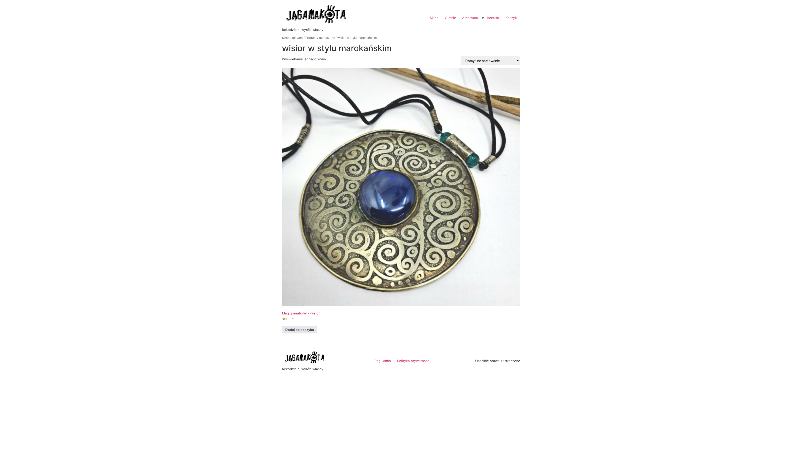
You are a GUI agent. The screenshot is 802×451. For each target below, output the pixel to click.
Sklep (434, 18)
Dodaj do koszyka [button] (299, 330)
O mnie (450, 18)
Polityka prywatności (413, 361)
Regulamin (382, 361)
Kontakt (493, 18)
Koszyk (511, 18)
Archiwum (470, 18)
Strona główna (292, 38)
